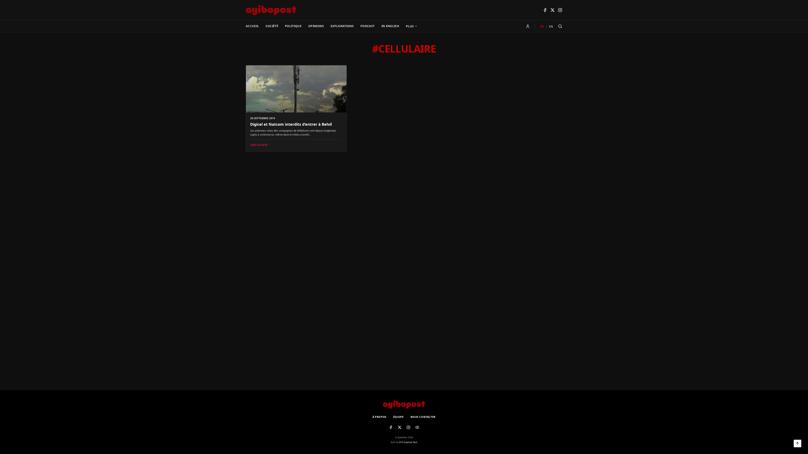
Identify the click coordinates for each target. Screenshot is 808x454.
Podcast (367, 26)
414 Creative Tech (408, 442)
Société (272, 26)
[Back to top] (797, 443)
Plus (410, 26)
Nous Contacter (423, 417)
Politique (293, 26)
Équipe (398, 417)
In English (390, 26)
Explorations (342, 26)
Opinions (316, 26)
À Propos (379, 417)
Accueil (252, 26)
